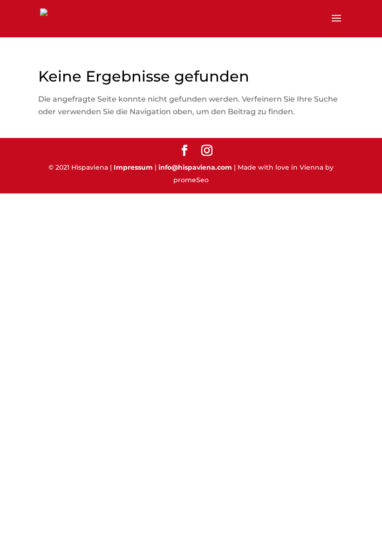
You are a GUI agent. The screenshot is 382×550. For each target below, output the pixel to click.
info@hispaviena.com (195, 167)
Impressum (133, 167)
